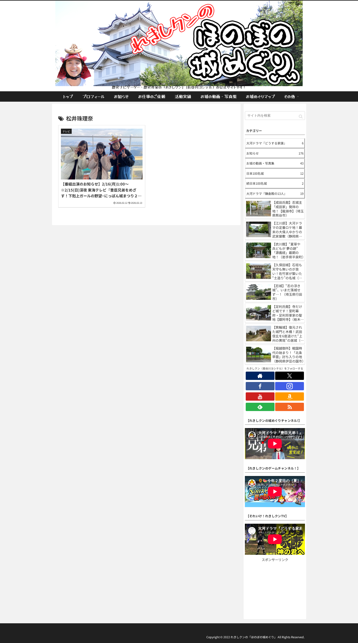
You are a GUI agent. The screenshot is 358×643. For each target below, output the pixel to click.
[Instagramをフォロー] (289, 386)
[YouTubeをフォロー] (260, 396)
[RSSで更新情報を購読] (289, 407)
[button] (300, 116)
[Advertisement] (275, 589)
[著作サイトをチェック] (260, 376)
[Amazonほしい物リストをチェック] (289, 396)
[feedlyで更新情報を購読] (260, 407)
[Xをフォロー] (289, 376)
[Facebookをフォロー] (260, 386)
